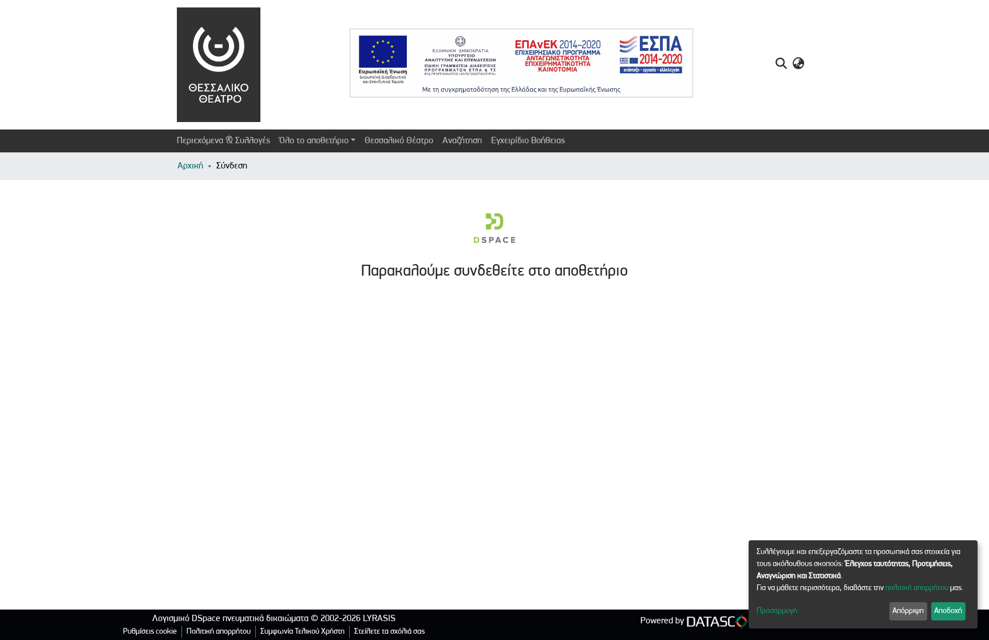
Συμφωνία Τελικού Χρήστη (302, 631)
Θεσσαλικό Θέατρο (399, 141)
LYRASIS (379, 618)
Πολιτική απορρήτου (219, 631)
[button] (798, 65)
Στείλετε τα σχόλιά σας (389, 631)
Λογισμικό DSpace (186, 618)
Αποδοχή (948, 611)
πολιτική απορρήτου (916, 588)
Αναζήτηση (462, 141)
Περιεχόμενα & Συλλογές (223, 141)
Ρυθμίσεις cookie (150, 631)
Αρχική (190, 166)
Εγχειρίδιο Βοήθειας (528, 141)
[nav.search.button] (781, 64)
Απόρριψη (908, 611)
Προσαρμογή (777, 611)
